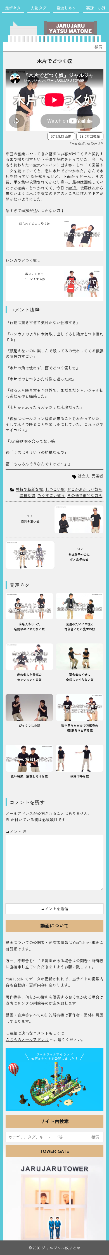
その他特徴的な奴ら (84, 495)
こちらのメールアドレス (27, 1039)
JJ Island (54, 1085)
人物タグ (38, 8)
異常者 (97, 476)
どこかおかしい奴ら (84, 489)
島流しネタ (66, 8)
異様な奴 (27, 495)
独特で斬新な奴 (29, 489)
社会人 (83, 476)
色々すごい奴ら (51, 495)
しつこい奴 (55, 489)
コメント (16, 831)
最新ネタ (13, 8)
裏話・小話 (96, 8)
